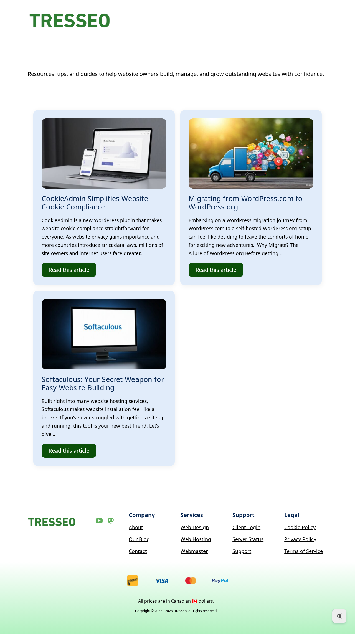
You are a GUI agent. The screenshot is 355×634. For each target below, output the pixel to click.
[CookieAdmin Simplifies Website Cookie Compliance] (104, 153)
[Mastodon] (111, 520)
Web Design (195, 527)
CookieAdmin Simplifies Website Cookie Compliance (95, 202)
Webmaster (194, 551)
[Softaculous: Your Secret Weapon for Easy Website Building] (104, 334)
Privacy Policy (300, 539)
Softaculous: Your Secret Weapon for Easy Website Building (103, 383)
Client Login (246, 527)
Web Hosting (196, 539)
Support (241, 551)
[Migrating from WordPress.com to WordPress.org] (251, 153)
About (136, 527)
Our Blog (139, 539)
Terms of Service (303, 551)
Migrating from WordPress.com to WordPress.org (245, 202)
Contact (138, 551)
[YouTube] (99, 520)
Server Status (247, 539)
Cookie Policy (300, 527)
